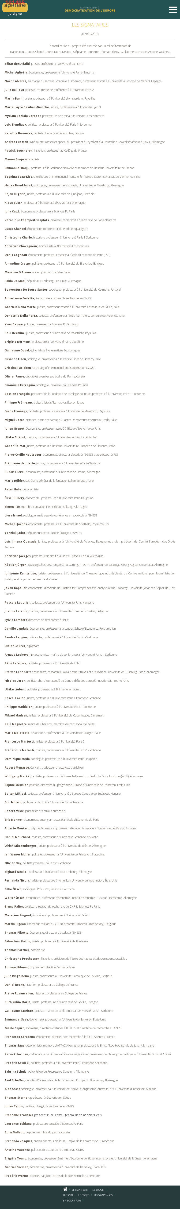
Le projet (83, 1195)
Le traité (68, 1195)
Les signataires (103, 1195)
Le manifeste (80, 1189)
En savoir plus (72, 1200)
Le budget (98, 1189)
